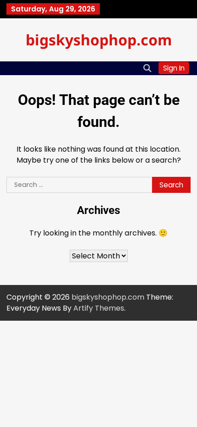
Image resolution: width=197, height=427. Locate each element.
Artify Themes (98, 308)
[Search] (147, 68)
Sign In (174, 68)
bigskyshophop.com (99, 39)
